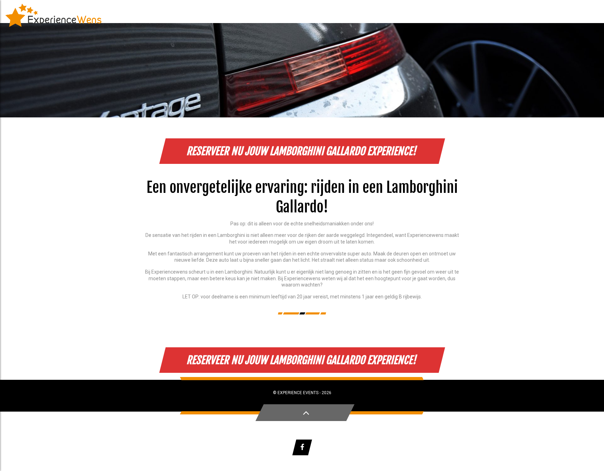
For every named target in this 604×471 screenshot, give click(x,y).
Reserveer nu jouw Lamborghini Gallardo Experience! (302, 151)
